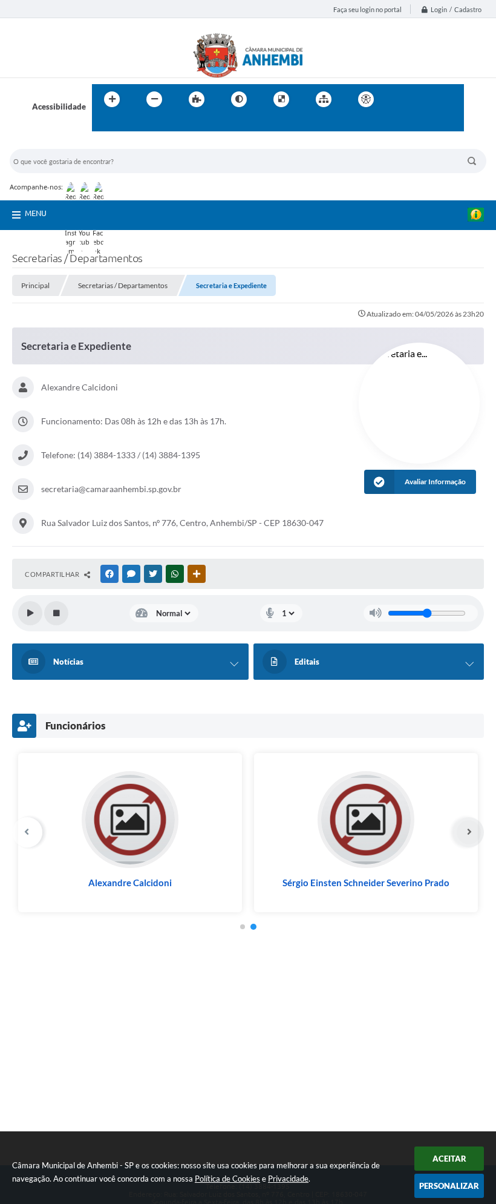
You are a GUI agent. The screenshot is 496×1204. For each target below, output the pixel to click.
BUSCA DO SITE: (45, 143)
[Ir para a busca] (104, 124)
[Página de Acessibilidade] (366, 99)
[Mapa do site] (324, 99)
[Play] (30, 613)
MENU (36, 213)
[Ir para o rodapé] (131, 124)
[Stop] (56, 613)
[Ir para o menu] (427, 99)
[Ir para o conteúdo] (400, 99)
